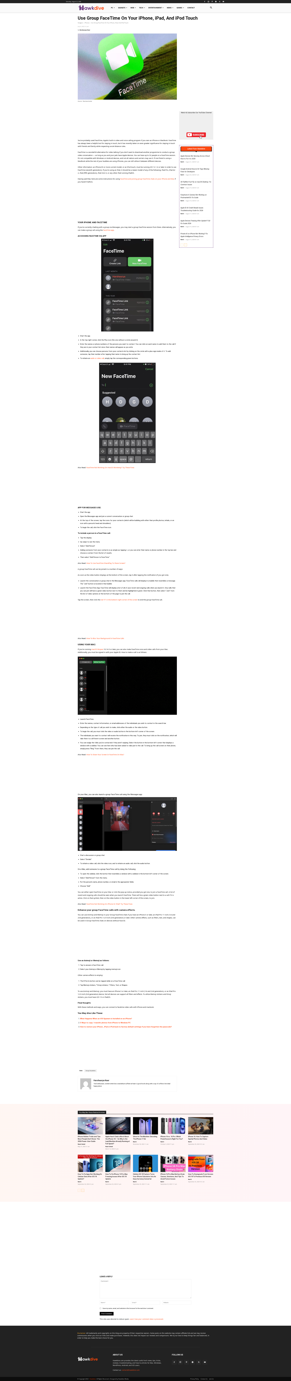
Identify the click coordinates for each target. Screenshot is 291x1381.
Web (132, 8)
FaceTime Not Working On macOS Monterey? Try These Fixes (110, 467)
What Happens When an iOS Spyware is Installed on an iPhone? (106, 1019)
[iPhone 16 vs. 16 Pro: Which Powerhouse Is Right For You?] (173, 1125)
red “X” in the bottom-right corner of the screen (119, 600)
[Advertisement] (127, 122)
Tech (141, 8)
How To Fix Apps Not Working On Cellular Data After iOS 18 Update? (90, 1176)
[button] (211, 8)
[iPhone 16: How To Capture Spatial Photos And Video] (200, 1125)
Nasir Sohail (81, 1144)
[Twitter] (219, 1)
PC (112, 8)
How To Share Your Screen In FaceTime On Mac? (105, 754)
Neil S (182, 162)
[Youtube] (223, 1)
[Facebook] (204, 1)
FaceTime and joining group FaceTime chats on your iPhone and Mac (147, 179)
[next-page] (185, 244)
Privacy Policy (194, 1379)
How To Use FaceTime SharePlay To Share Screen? (105, 563)
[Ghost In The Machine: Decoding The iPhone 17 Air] (145, 1125)
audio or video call (97, 358)
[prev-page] (182, 244)
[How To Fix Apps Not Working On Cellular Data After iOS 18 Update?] (90, 1163)
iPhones (87, 23)
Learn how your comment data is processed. (147, 1319)
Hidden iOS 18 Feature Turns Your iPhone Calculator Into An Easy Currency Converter (144, 1176)
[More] (168, 1097)
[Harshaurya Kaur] (85, 1083)
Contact (191, 8)
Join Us (211, 1379)
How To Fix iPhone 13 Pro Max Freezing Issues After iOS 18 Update (116, 1176)
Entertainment (155, 8)
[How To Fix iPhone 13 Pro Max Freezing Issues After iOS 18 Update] (117, 1163)
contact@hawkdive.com (131, 1370)
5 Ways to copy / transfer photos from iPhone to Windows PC (105, 1023)
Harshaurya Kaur (85, 30)
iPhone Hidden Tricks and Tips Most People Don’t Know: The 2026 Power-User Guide (89, 1139)
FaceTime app (108, 230)
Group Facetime (90, 1070)
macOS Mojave (97, 649)
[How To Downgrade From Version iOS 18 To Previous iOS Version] (200, 1163)
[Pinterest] (212, 1)
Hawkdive (93, 1379)
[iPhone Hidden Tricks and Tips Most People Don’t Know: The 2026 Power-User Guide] (90, 1125)
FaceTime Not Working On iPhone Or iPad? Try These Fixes (109, 904)
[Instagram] (208, 1)
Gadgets (121, 8)
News (169, 8)
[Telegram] (216, 1)
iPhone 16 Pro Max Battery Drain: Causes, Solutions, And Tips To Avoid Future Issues (173, 1176)
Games (179, 8)
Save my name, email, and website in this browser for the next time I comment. (128, 1308)
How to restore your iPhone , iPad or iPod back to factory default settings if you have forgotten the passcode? (126, 1027)
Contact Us (204, 1379)
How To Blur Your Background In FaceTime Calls (105, 638)
